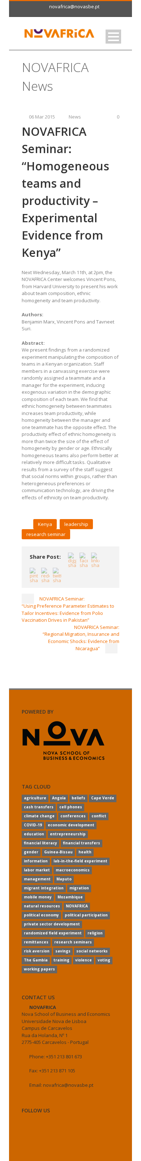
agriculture (35, 797)
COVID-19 (33, 824)
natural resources (42, 905)
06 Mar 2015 (42, 116)
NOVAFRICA (77, 905)
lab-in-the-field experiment (80, 860)
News (75, 116)
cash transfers (39, 806)
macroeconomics (73, 869)
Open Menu (113, 37)
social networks (92, 951)
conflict (98, 815)
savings (62, 951)
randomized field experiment (53, 933)
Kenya (45, 524)
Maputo (64, 878)
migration (79, 887)
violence (83, 960)
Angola (59, 797)
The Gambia (36, 960)
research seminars (73, 942)
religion (95, 933)
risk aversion (37, 951)
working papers (39, 969)
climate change (39, 815)
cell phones (70, 806)
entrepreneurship (68, 833)
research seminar (45, 534)
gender (31, 851)
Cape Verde (102, 797)
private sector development (52, 923)
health (84, 851)
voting (104, 960)
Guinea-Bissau (58, 851)
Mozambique (70, 896)
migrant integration (44, 887)
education (34, 833)
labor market (37, 869)
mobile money (38, 896)
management (37, 878)
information (36, 860)
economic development (71, 824)
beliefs (78, 797)
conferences (73, 815)
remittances (36, 942)
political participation (86, 914)
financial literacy (40, 842)
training (61, 960)
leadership (76, 524)
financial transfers (81, 842)
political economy (41, 914)
